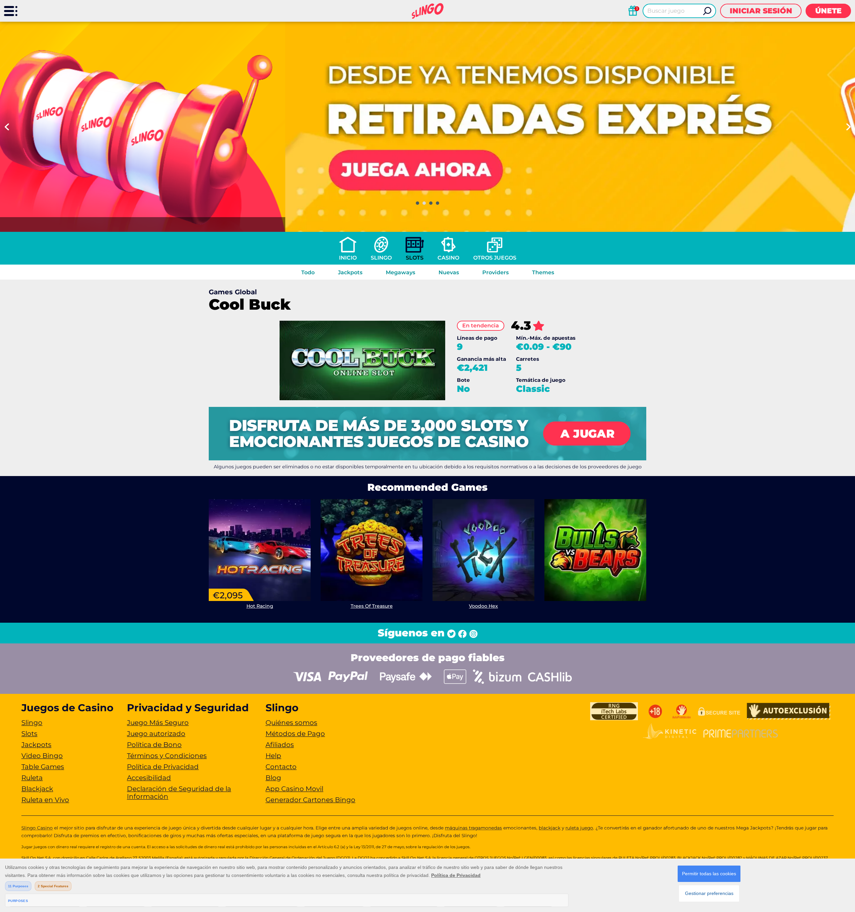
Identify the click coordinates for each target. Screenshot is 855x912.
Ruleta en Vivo (45, 800)
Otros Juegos (494, 258)
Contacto (281, 767)
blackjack (549, 827)
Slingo (381, 258)
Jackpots (350, 272)
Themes (543, 272)
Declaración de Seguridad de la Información (179, 792)
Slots (414, 258)
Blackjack (37, 789)
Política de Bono (154, 745)
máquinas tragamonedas (473, 827)
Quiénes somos (291, 723)
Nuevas (449, 272)
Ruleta (32, 778)
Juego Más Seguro (158, 723)
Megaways (400, 272)
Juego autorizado (156, 734)
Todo (308, 272)
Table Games (42, 767)
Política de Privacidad (163, 767)
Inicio (348, 258)
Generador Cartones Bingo (310, 800)
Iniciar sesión (761, 10)
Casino (448, 258)
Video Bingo (42, 756)
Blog (273, 778)
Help (273, 756)
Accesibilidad (149, 778)
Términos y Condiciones (167, 756)
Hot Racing (259, 606)
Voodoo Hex (483, 606)
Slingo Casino (37, 827)
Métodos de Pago (295, 734)
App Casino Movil (294, 789)
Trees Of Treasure (372, 606)
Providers (495, 272)
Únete (828, 10)
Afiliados (280, 745)
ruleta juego (579, 827)
